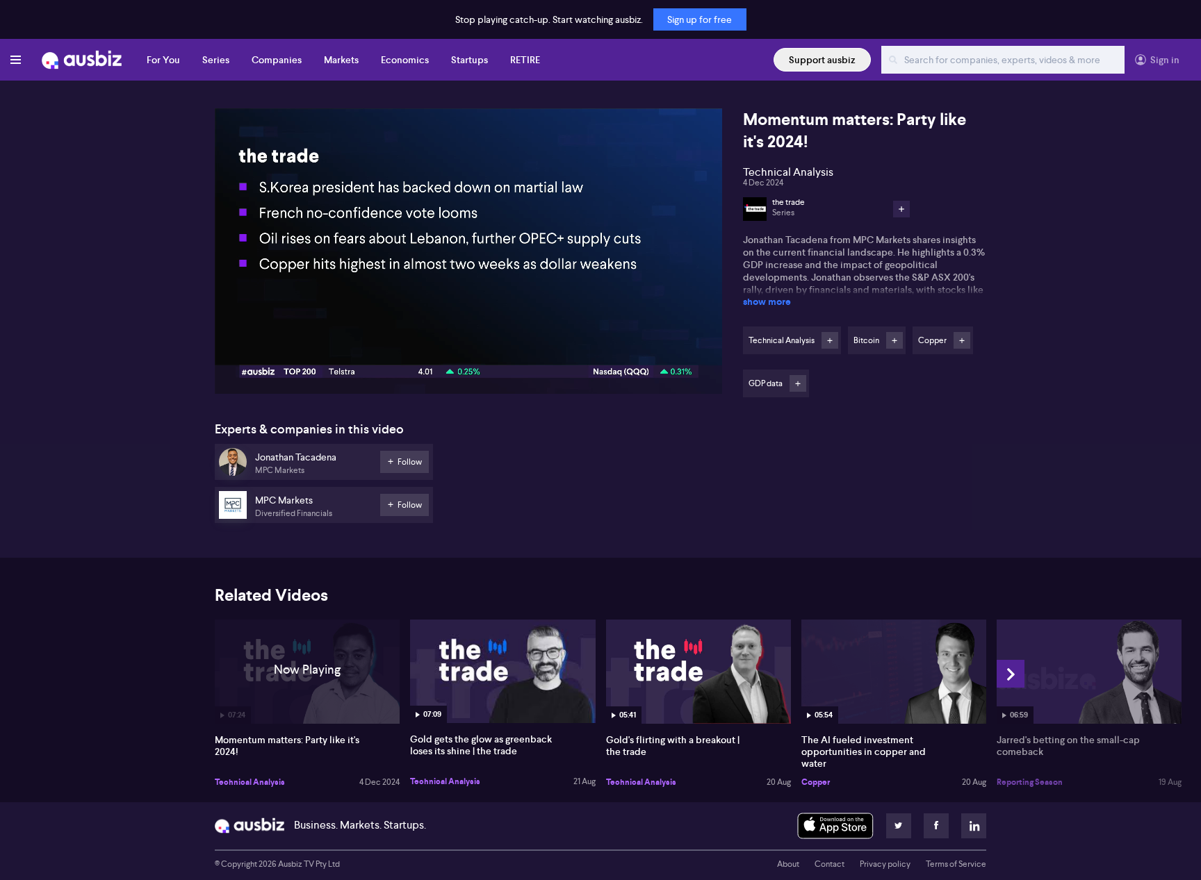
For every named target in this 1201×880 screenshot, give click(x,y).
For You (163, 59)
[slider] (468, 344)
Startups (469, 59)
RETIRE (525, 59)
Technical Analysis (250, 782)
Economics (405, 59)
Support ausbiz (822, 59)
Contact (829, 864)
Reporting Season (1030, 782)
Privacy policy (885, 864)
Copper (815, 782)
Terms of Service (956, 864)
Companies (277, 59)
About (788, 864)
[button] (472, 255)
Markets (341, 59)
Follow (830, 340)
